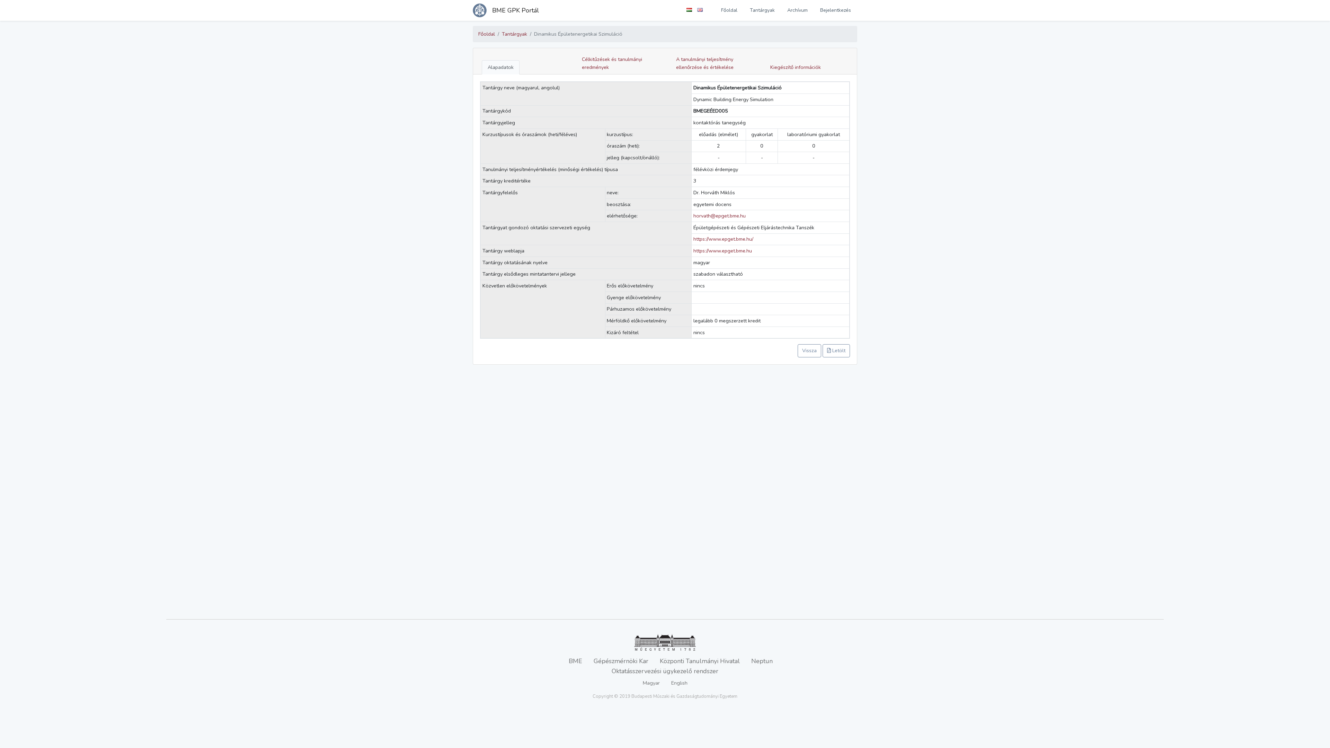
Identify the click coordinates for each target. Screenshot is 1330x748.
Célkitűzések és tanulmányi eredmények (612, 63)
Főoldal (729, 10)
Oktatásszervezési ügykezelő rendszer (665, 671)
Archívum (797, 10)
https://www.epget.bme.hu (722, 250)
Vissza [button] (809, 350)
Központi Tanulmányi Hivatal (700, 661)
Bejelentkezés (835, 10)
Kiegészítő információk (795, 67)
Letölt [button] (838, 350)
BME (575, 661)
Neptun (762, 661)
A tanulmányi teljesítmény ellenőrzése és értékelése (705, 63)
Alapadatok (501, 67)
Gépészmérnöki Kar (621, 661)
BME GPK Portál (515, 10)
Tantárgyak (762, 10)
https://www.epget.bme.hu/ (723, 238)
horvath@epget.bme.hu (719, 215)
